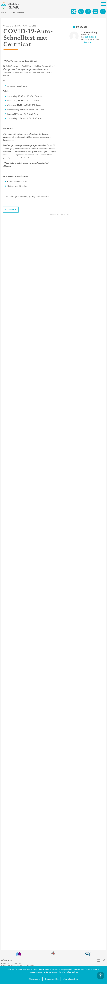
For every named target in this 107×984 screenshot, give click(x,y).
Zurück (12, 209)
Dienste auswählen (51, 979)
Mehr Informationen (70, 979)
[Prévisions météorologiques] (81, 11)
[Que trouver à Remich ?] (88, 11)
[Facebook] (104, 960)
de (74, 11)
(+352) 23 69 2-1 (89, 37)
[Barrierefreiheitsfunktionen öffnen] (100, 975)
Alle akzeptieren (34, 979)
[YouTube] (98, 960)
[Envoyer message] (95, 11)
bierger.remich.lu (11, 13)
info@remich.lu (86, 42)
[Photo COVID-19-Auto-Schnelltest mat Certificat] (76, 36)
